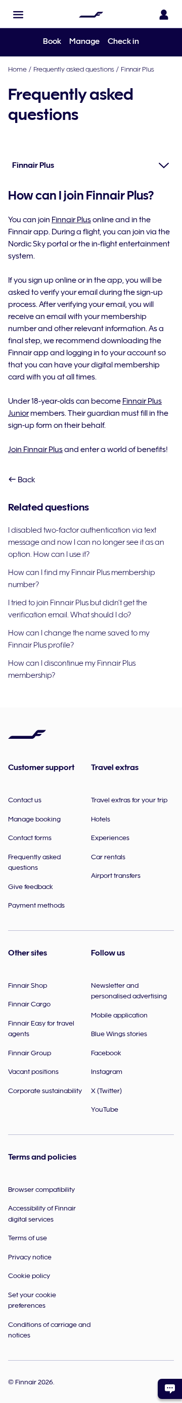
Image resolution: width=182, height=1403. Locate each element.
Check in (123, 41)
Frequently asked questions (73, 69)
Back (25, 479)
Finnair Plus (137, 69)
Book (52, 41)
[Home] (91, 15)
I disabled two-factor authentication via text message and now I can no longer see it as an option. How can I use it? (86, 542)
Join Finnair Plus (35, 449)
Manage (84, 41)
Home (17, 69)
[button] (18, 15)
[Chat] (170, 1389)
